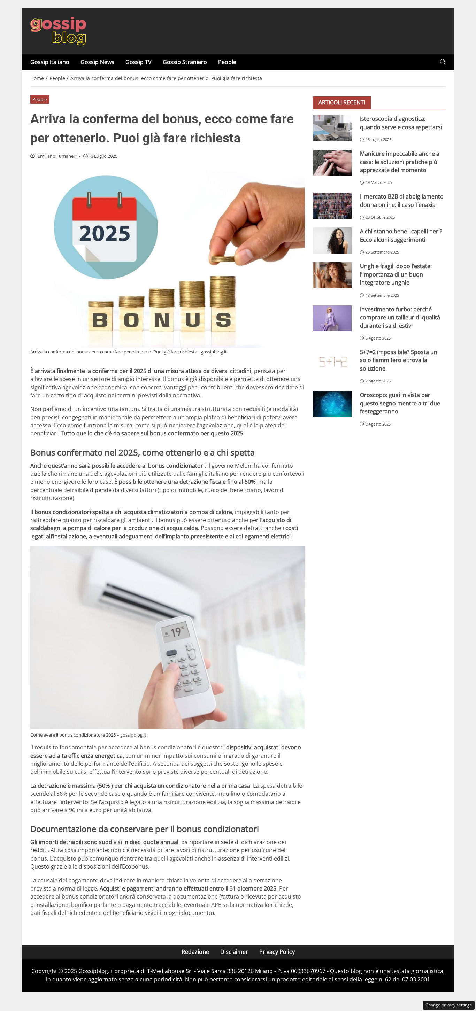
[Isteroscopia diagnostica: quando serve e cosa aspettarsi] (332, 128)
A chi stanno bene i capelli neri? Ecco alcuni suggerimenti (401, 235)
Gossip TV (138, 62)
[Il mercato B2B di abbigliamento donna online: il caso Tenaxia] (332, 205)
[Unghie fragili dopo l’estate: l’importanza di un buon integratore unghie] (332, 275)
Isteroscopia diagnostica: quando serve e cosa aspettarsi (401, 123)
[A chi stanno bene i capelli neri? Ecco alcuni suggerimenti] (332, 240)
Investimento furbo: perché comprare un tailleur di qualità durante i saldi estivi (400, 317)
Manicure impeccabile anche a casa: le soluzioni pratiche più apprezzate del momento (399, 162)
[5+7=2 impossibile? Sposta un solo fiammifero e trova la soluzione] (332, 361)
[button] (443, 62)
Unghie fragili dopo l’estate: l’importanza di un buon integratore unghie (396, 274)
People (227, 62)
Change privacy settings (448, 1005)
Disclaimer (234, 952)
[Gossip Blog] (58, 30)
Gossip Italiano (49, 62)
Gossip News (97, 62)
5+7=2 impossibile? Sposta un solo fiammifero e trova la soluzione (398, 360)
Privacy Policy (277, 952)
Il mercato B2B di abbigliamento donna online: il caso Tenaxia (402, 200)
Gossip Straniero (185, 62)
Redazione (195, 952)
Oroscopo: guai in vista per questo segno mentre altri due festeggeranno (400, 403)
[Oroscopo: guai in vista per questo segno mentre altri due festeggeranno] (332, 404)
